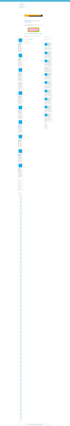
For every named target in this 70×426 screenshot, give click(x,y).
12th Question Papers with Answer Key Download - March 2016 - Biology (20, 141)
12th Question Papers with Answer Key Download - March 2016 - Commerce (20, 126)
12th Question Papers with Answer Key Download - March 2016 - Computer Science (20, 45)
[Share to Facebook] (32, 39)
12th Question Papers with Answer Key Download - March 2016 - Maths (20, 97)
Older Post (41, 60)
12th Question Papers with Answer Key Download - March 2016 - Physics (20, 60)
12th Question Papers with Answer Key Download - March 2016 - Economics (20, 155)
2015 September (20, 186)
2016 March (46, 128)
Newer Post (25, 60)
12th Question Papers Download (21, 5)
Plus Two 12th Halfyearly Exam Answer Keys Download (20, 83)
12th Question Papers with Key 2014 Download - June (20, 299)
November (21, 420)
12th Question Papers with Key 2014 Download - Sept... (20, 347)
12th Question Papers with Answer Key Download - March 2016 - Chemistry (20, 74)
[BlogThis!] (30, 39)
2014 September (20, 182)
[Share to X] (31, 39)
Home (33, 60)
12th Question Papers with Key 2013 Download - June (20, 199)
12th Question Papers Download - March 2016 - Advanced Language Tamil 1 (20, 170)
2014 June (19, 181)
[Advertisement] (39, 7)
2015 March (19, 185)
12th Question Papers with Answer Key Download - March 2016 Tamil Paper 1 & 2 (20, 112)
